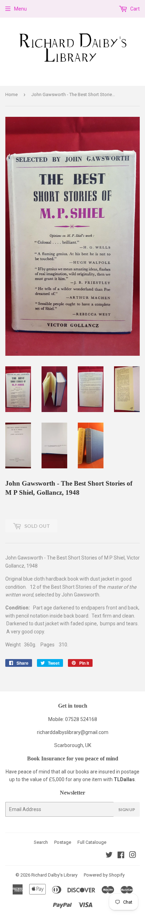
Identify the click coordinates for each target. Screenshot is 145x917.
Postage (62, 842)
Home (11, 94)
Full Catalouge (91, 842)
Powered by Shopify (104, 875)
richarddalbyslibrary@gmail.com (72, 732)
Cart (134, 9)
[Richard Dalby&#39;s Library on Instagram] (132, 856)
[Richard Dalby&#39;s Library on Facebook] (121, 856)
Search (41, 842)
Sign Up (126, 809)
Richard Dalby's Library (54, 875)
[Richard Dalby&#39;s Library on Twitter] (109, 856)
